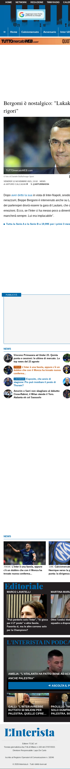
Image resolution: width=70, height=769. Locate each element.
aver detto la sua (21, 195)
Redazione (37, 2)
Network (21, 2)
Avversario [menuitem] (49, 31)
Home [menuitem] (13, 31)
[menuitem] (4, 32)
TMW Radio (53, 2)
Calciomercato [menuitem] (30, 31)
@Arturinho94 (40, 184)
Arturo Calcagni (16, 184)
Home (8, 2)
